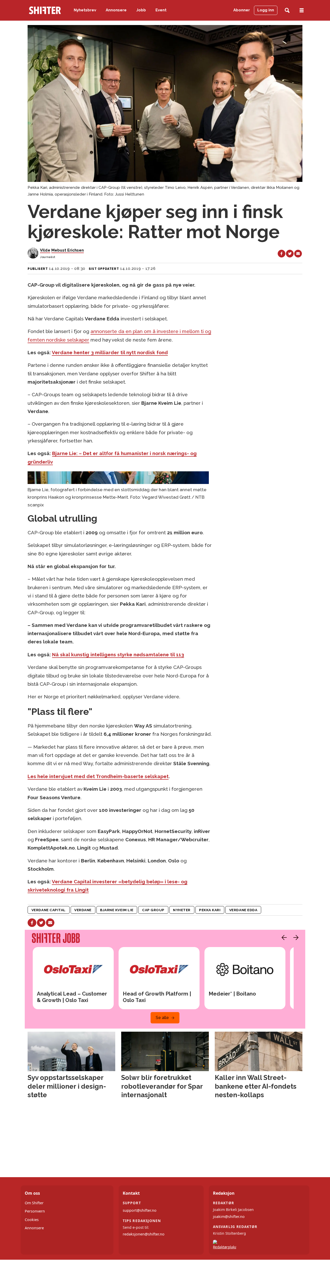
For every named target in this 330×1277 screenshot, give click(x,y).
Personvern (35, 1211)
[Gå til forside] (45, 10)
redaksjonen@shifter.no (143, 1234)
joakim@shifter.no (229, 1216)
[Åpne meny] (301, 10)
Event (161, 10)
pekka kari (209, 910)
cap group (153, 910)
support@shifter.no (139, 1210)
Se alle (162, 1017)
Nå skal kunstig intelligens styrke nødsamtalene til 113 (118, 654)
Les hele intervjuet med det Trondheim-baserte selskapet (98, 776)
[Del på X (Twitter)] (290, 253)
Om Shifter (34, 1202)
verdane (83, 910)
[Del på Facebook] (281, 253)
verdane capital (48, 910)
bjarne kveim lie (117, 910)
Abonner (241, 10)
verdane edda (243, 910)
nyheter (182, 910)
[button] (283, 937)
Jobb (141, 10)
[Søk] (287, 10)
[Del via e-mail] (298, 253)
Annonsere (116, 10)
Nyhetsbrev (85, 10)
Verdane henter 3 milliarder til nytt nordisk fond (110, 352)
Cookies (32, 1219)
